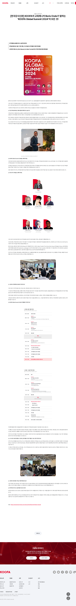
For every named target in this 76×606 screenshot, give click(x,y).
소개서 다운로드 (45, 557)
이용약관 (1, 591)
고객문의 (16, 591)
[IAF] (70, 572)
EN (53, 3)
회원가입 (72, 3)
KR (50, 3)
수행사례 (11, 584)
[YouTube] (58, 572)
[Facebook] (62, 572)
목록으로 (38, 533)
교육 (27, 3)
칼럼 (39, 588)
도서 (29, 582)
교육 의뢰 (20, 588)
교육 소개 (20, 582)
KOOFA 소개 (2, 582)
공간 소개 (1, 586)
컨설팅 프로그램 (12, 582)
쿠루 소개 (1, 584)
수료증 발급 (67, 3)
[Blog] (74, 572)
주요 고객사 (2, 588)
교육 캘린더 (21, 586)
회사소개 (12, 3)
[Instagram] (66, 572)
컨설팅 (20, 3)
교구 (29, 584)
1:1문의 (68, 598)
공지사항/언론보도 (41, 582)
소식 (43, 3)
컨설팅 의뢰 (12, 586)
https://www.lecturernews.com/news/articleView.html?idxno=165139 (26, 504)
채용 (39, 584)
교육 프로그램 (21, 584)
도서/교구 (36, 3)
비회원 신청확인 (60, 3)
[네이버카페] (54, 572)
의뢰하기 (31, 557)
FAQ (39, 586)
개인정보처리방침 (9, 591)
